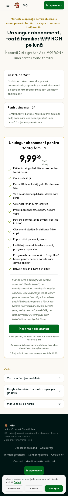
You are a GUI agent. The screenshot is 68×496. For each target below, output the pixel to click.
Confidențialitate (38, 454)
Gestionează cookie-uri (40, 461)
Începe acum (54, 5)
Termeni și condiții (14, 454)
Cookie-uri (57, 454)
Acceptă (54, 488)
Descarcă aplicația (26, 448)
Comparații (46, 448)
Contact (18, 461)
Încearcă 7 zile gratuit (34, 329)
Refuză (34, 488)
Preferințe (14, 488)
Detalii (17, 482)
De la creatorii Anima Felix (18, 439)
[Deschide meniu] (8, 5)
